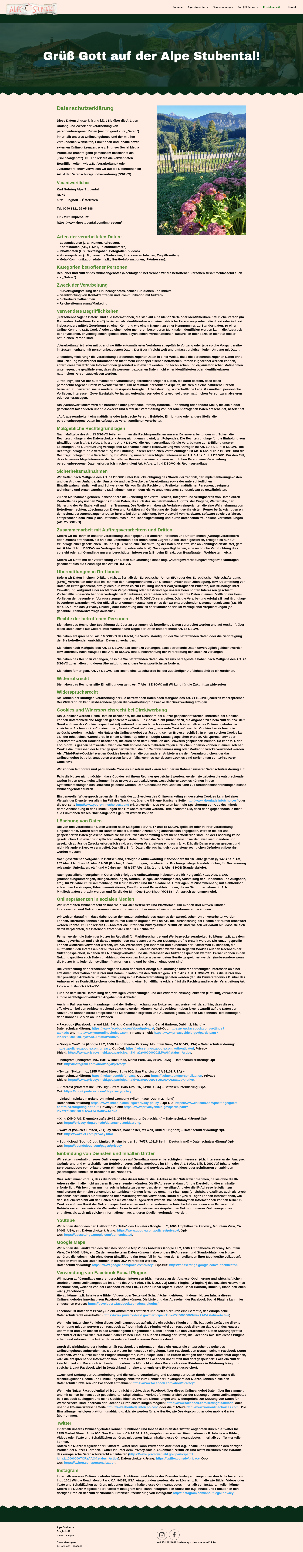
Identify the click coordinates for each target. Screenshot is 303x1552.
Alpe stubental (196, 7)
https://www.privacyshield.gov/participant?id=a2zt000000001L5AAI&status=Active (129, 1052)
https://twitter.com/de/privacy (113, 1075)
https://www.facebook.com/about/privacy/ (123, 1028)
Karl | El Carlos (246, 7)
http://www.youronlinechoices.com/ (102, 804)
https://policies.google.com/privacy (84, 1048)
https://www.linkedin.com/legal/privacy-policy (125, 1103)
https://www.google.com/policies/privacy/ (148, 1230)
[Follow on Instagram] (162, 1535)
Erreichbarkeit (271, 7)
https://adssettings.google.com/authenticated (160, 1048)
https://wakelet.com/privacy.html (88, 1134)
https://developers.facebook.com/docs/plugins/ (123, 1303)
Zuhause (178, 7)
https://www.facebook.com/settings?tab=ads (200, 1403)
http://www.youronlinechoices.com (102, 1032)
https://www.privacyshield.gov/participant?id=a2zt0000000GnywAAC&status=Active (166, 1315)
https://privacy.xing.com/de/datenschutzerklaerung (102, 1122)
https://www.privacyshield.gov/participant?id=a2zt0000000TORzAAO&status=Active (131, 1079)
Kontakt (292, 7)
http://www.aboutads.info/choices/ (212, 800)
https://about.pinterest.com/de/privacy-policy (97, 1091)
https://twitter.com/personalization (176, 1075)
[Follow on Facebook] (174, 1535)
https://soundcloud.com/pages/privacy (93, 1145)
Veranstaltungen (223, 7)
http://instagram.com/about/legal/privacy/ (95, 1064)
